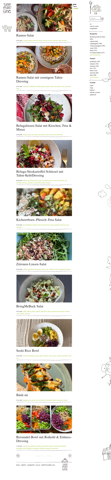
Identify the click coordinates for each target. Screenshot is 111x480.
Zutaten (92, 58)
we (91, 24)
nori (50, 356)
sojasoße (55, 40)
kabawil (92, 90)
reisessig (57, 86)
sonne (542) (93, 48)
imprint (23, 465)
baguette (25, 400)
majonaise (44, 311)
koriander (49, 400)
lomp (91, 88)
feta (33, 134)
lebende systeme (95, 92)
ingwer (41, 356)
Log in (38, 465)
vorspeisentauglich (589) (97, 46)
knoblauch (62, 446)
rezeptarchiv (93, 28)
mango (47, 86)
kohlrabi (42, 400)
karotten (35, 40)
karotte (46, 356)
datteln (32, 269)
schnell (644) (94, 41)
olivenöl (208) (94, 73)
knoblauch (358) (95, 61)
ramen (40, 40)
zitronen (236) (94, 66)
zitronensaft (54, 448)
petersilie (61, 311)
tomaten (64, 40)
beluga (32, 180)
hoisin (38, 400)
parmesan (55, 311)
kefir (40, 180)
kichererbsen (46, 225)
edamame (26, 86)
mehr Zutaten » (94, 77)
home (18, 465)
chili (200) (93, 75)
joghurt (38, 311)
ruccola (45, 40)
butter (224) (93, 70)
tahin (59, 40)
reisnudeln (35, 448)
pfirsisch (63, 225)
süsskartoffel (37, 183)
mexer (92, 85)
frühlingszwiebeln (31, 225)
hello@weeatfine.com (48, 465)
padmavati (93, 95)
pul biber (61, 180)
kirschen (41, 134)
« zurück (75, 8)
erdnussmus (40, 446)
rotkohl (41, 448)
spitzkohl (62, 269)
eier (30, 400)
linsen (52, 180)
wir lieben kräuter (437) (97, 53)
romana (67, 311)
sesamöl (58, 356)
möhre (54, 400)
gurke (30, 40)
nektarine (57, 225)
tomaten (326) (94, 64)
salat (17, 314)
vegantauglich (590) (96, 43)
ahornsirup (26, 446)
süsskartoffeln (58, 134)
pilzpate (59, 400)
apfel (24, 311)
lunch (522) (93, 50)
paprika (29, 448)
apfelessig (26, 180)
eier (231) (93, 68)
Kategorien (93, 34)
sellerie (22, 314)
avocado (25, 40)
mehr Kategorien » (95, 55)
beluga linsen (27, 134)
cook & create (94, 26)
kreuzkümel (45, 180)
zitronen (27, 314)
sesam (50, 40)
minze (46, 134)
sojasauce (47, 448)
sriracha (65, 400)
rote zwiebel (49, 269)
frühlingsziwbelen (35, 86)
